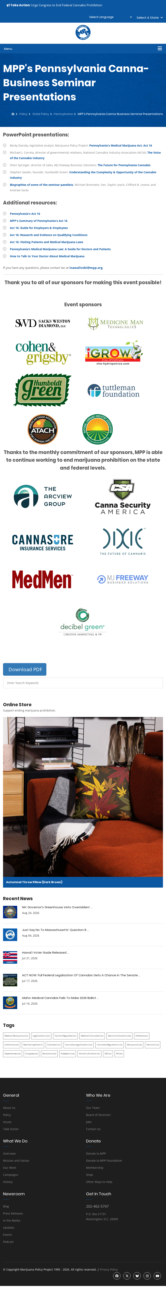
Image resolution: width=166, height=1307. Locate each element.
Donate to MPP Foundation (104, 1160)
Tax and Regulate (65, 1035)
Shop (89, 1175)
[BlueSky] (137, 1275)
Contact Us (93, 1129)
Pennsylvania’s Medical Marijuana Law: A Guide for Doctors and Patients (60, 249)
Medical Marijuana (16, 1035)
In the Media (11, 1220)
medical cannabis (92, 1035)
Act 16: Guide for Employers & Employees (39, 228)
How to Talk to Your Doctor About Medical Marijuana (47, 256)
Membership (94, 1168)
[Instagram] (147, 1275)
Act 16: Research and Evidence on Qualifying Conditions (48, 235)
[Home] (13, 114)
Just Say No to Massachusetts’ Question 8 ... (55, 930)
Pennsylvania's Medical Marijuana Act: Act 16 (120, 145)
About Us (9, 1108)
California (11, 1044)
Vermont (152, 1044)
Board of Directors (98, 1115)
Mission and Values (16, 1160)
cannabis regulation (109, 1044)
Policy (23, 114)
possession (67, 1053)
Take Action (11, 1129)
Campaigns (10, 1175)
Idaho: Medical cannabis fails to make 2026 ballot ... (60, 998)
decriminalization (119, 1035)
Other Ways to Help (99, 1182)
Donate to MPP (96, 1153)
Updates (8, 1227)
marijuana (134, 1044)
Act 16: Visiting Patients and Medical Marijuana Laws (46, 242)
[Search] (157, 683)
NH (119, 1053)
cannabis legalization (78, 1044)
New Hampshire (33, 1044)
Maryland (49, 1053)
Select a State (148, 17)
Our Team (93, 1108)
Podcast (8, 1242)
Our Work (9, 1168)
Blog (6, 1206)
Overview (9, 1153)
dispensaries (12, 1053)
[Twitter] (127, 1275)
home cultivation (89, 1053)
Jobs (89, 1122)
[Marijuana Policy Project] (83, 39)
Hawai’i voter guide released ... (45, 952)
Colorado (54, 1044)
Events (7, 1235)
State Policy (40, 114)
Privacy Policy (109, 1269)
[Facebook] (116, 1275)
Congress (31, 1053)
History (8, 1182)
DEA (108, 1053)
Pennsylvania (63, 114)
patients (141, 1035)
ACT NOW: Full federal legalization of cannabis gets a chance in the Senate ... (81, 975)
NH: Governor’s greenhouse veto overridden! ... (57, 907)
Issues (7, 1122)
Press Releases (13, 1213)
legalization (41, 1035)
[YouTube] (157, 1275)
